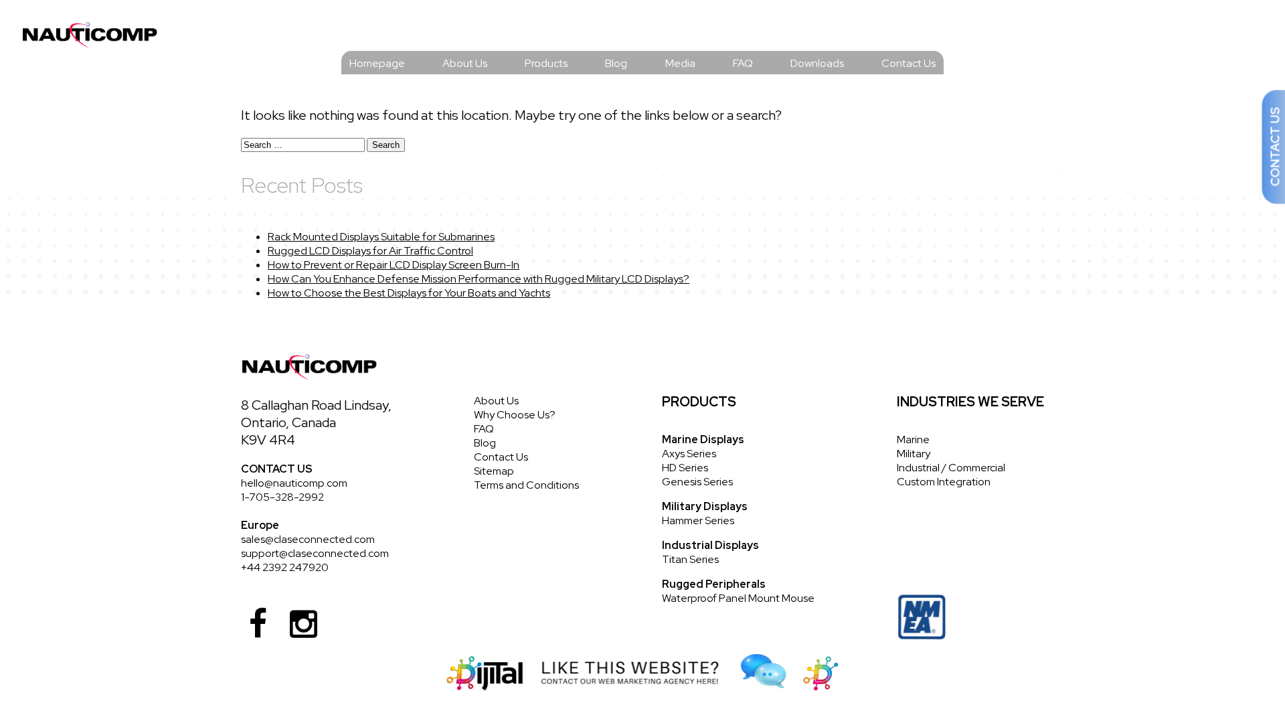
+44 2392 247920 (285, 567)
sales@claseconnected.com (308, 539)
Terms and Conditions (526, 485)
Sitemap (494, 471)
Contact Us (908, 63)
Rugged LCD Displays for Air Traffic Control (370, 251)
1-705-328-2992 (282, 497)
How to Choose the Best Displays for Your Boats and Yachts (409, 293)
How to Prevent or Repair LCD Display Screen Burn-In (393, 265)
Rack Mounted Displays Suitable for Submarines (381, 237)
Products (546, 63)
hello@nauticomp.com (294, 483)
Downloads (817, 63)
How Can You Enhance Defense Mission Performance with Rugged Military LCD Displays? (478, 279)
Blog (616, 63)
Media (680, 63)
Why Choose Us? (514, 415)
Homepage (377, 63)
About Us (464, 63)
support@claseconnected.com (315, 553)
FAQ (743, 63)
